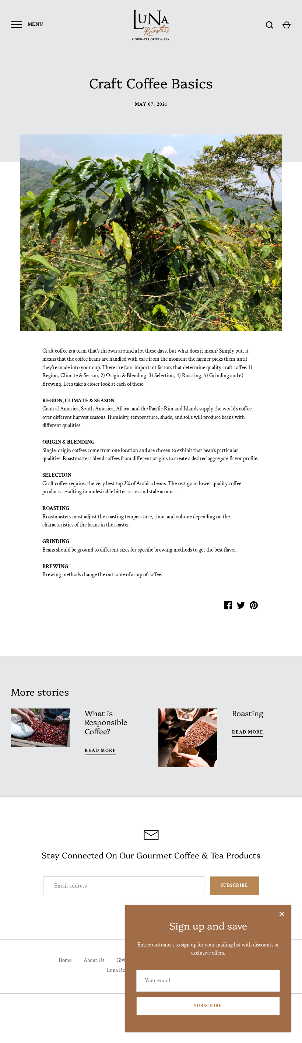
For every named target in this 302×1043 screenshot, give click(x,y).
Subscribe (208, 1006)
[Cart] (286, 25)
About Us (94, 960)
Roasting (247, 713)
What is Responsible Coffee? (106, 722)
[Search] (269, 25)
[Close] (282, 914)
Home (65, 960)
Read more (100, 751)
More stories (40, 691)
